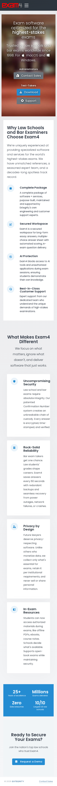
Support (30, 101)
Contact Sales (31, 76)
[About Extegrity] (18, 781)
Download (31, 92)
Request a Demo (31, 761)
